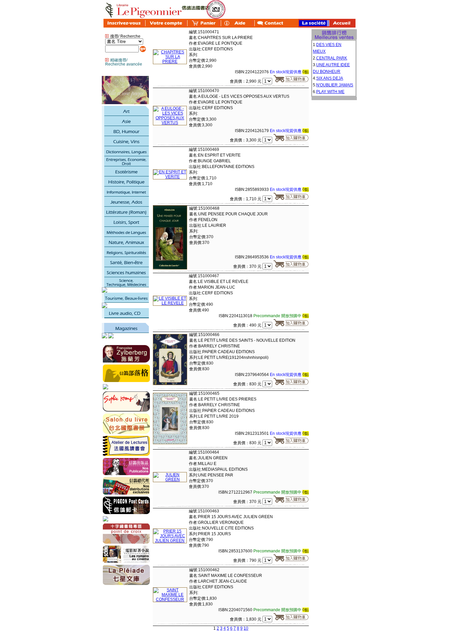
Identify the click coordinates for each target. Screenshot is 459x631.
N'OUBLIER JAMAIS (334, 85)
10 (246, 628)
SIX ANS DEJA (329, 78)
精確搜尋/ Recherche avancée (123, 62)
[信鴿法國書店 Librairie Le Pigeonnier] (105, 388)
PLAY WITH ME (330, 91)
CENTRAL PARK (331, 58)
